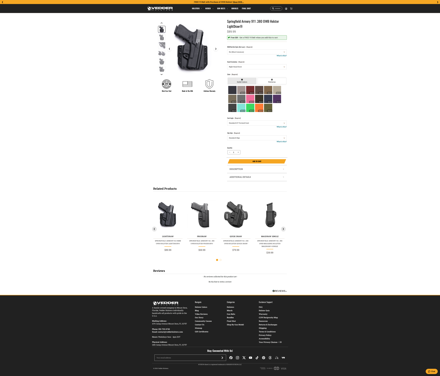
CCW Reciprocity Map (268, 317)
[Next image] (215, 48)
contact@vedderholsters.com (170, 332)
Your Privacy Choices (268, 342)
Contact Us (199, 324)
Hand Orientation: (235, 62)
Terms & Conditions (267, 331)
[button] (220, 281)
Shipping (263, 328)
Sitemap (198, 328)
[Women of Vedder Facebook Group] (276, 357)
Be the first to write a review (220, 282)
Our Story (199, 317)
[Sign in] (286, 8)
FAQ (260, 307)
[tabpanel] (257, 99)
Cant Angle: (234, 118)
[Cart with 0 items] (291, 8)
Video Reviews (201, 314)
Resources (263, 321)
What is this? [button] (282, 56)
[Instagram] (237, 357)
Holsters (196, 8)
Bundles (234, 8)
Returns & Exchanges (268, 324)
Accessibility (264, 338)
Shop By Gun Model (235, 324)
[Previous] (2, 2)
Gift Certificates (201, 331)
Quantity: (229, 148)
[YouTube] (250, 357)
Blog (197, 310)
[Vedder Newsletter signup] (222, 357)
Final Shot (246, 8)
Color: (232, 74)
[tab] (242, 81)
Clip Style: (233, 133)
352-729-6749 (164, 329)
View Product (167, 215)
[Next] (437, 2)
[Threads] (270, 357)
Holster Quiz (264, 310)
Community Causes (203, 321)
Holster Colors (201, 307)
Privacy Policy (265, 335)
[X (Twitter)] (244, 357)
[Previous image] (169, 48)
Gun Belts (221, 8)
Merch (208, 8)
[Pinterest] (263, 357)
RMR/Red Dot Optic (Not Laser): (239, 47)
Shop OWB (237, 2)
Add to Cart (244, 161)
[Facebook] (230, 357)
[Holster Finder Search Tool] (276, 8)
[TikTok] (257, 357)
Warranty (263, 314)
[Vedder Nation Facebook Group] (283, 357)
